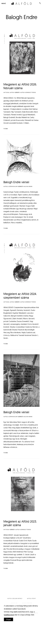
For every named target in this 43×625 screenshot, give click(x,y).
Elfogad (8, 619)
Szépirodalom (12, 186)
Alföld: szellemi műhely (14, 598)
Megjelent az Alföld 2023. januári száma (20, 523)
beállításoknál (9, 615)
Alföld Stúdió (31, 598)
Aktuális (6, 92)
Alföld (12, 92)
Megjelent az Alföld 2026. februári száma (20, 86)
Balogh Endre (28, 186)
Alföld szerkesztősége (28, 92)
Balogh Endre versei (16, 182)
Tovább (5, 128)
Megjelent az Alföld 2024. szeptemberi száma (20, 295)
